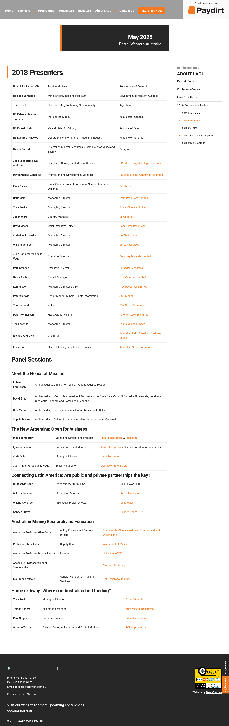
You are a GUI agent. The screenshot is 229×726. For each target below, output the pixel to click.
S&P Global (126, 296)
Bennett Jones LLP (131, 512)
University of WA (112, 553)
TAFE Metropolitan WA (116, 579)
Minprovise (126, 502)
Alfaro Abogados (111, 447)
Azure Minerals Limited (133, 207)
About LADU (103, 11)
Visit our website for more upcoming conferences (45, 705)
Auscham (131, 437)
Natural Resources (112, 437)
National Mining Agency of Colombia (141, 174)
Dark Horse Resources (132, 226)
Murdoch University (114, 565)
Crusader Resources (131, 268)
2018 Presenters (191, 120)
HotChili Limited (128, 235)
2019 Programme (191, 113)
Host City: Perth (187, 97)
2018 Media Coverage (193, 143)
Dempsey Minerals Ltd (114, 465)
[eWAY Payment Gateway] (208, 687)
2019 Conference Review (193, 105)
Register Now (225, 684)
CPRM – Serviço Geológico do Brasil (140, 163)
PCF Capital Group (136, 627)
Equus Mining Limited (132, 324)
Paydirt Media (186, 81)
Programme (225, 667)
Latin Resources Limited (133, 198)
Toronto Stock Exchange (133, 314)
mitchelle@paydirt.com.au (30, 686)
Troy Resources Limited (133, 286)
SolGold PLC (126, 216)
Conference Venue (188, 89)
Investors (84, 11)
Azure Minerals (134, 599)
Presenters (66, 11)
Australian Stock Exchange (135, 347)
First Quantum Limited (132, 277)
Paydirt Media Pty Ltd (30, 721)
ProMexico (125, 186)
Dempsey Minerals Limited (135, 256)
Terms (21, 694)
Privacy (11, 694)
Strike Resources (129, 244)
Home (9, 11)
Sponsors (24, 11)
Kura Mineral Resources (140, 609)
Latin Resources (110, 456)
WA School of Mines (115, 544)
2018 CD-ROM (189, 128)
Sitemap (32, 694)
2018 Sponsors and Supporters (198, 135)
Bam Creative (214, 692)
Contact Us (126, 11)
